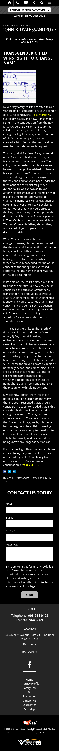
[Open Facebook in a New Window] (29, 665)
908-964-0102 (29, 42)
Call (17, 3)
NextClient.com (46, 733)
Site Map (29, 709)
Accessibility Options (29, 16)
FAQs (29, 692)
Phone (10, 531)
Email (26, 3)
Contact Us (29, 700)
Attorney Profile (29, 683)
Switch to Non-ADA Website (29, 9)
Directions (29, 644)
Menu (49, 3)
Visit (34, 3)
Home (9, 3)
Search (42, 3)
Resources (29, 696)
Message (12, 545)
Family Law (29, 688)
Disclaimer (29, 705)
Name (9, 504)
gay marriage (42, 115)
